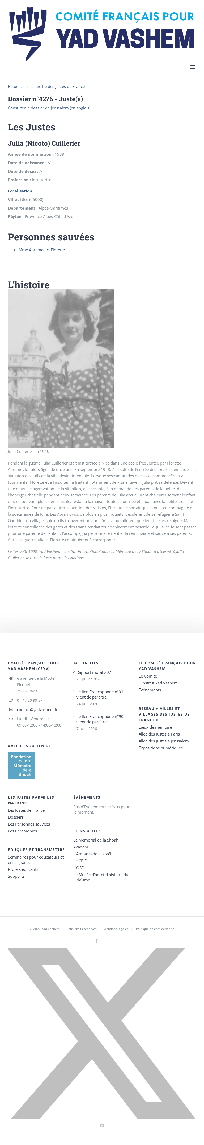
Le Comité (148, 676)
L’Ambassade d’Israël (92, 853)
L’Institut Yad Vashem (158, 683)
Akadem (80, 846)
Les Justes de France (26, 810)
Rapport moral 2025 (95, 672)
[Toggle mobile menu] (193, 67)
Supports (16, 876)
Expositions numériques (161, 747)
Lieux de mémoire (155, 727)
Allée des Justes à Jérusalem (164, 741)
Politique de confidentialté (155, 928)
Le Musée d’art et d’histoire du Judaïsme (100, 877)
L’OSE (78, 867)
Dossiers (16, 817)
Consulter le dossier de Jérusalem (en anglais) (49, 107)
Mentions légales (116, 928)
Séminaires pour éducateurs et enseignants (36, 859)
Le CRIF (80, 860)
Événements (150, 689)
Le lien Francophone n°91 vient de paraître (100, 694)
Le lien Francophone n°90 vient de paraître (100, 719)
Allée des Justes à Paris (159, 734)
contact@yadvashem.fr (37, 709)
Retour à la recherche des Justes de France (46, 86)
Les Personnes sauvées (29, 824)
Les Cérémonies (22, 831)
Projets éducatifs (23, 869)
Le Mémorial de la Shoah (95, 840)
